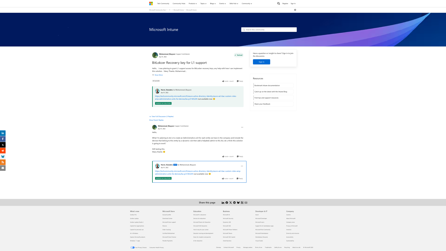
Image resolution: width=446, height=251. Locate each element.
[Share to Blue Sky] (238, 202)
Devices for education (199, 218)
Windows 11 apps (135, 241)
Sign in (261, 62)
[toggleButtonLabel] (295, 10)
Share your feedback (262, 104)
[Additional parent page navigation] (169, 10)
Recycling (287, 247)
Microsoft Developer (261, 218)
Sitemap (218, 247)
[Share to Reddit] (234, 202)
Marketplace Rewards (261, 237)
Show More (159, 75)
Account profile (166, 215)
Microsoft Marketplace (261, 233)
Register (285, 3)
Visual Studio (259, 241)
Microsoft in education (199, 215)
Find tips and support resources (266, 98)
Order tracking (166, 229)
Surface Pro (133, 215)
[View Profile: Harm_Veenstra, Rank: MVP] (157, 166)
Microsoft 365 (227, 226)
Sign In (293, 3)
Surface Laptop (134, 218)
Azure (257, 215)
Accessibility (289, 237)
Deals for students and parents (202, 237)
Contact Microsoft (229, 247)
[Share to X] (230, 202)
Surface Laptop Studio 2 (136, 222)
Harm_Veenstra (167, 90)
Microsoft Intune (179, 10)
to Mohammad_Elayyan (182, 90)
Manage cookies (247, 247)
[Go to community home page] (151, 3)
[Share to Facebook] (227, 202)
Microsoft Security (228, 218)
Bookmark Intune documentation (267, 85)
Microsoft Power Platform (230, 229)
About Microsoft (290, 218)
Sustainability (290, 241)
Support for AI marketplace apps (264, 226)
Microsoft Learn (259, 222)
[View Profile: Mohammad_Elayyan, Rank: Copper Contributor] (155, 55)
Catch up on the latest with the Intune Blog (270, 91)
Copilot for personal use (137, 229)
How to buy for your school (200, 229)
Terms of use (258, 247)
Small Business (227, 241)
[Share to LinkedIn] (223, 202)
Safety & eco (278, 247)
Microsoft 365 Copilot (229, 237)
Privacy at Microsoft (291, 226)
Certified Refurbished (168, 233)
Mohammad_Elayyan (167, 54)
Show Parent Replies (156, 120)
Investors (288, 229)
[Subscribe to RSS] (242, 202)
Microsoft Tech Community (262, 229)
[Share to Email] (246, 202)
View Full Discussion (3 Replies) (163, 116)
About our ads (296, 247)
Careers (288, 215)
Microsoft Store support (169, 222)
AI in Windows (134, 233)
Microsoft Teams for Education (201, 222)
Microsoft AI (226, 215)
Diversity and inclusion (292, 233)
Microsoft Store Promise (169, 237)
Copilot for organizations (137, 226)
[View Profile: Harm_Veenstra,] (157, 91)
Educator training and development (203, 233)
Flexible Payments (167, 241)
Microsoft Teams (227, 233)
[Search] (278, 3)
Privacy (238, 247)
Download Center (167, 218)
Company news (290, 222)
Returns (164, 226)
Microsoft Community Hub (157, 10)
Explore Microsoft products (137, 237)
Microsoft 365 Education (200, 226)
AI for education (197, 241)
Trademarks (268, 247)
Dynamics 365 (227, 222)
